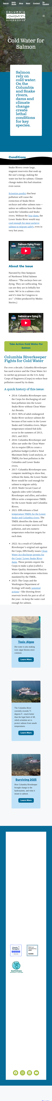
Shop (21, 3)
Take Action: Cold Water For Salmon (26, 346)
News (28, 3)
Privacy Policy (17, 1058)
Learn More (26, 660)
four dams (33, 215)
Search (6, 3)
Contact (36, 3)
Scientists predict (17, 193)
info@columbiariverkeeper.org (28, 891)
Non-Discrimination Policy (24, 1065)
